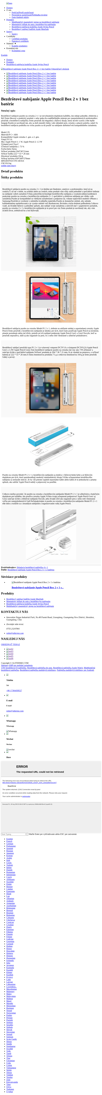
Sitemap (4, 665)
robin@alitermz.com (15, 633)
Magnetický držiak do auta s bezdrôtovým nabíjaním (34, 24)
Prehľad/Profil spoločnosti (23, 12)
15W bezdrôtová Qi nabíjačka (13, 668)
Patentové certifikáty (20, 41)
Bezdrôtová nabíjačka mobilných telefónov (38, 670)
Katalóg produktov (19, 46)
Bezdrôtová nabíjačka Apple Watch (68, 668)
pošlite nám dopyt (8, 166)
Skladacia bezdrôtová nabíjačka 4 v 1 (32, 567)
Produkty (10, 20)
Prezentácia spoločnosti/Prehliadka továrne (29, 15)
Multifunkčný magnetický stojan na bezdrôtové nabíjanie (35, 22)
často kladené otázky (20, 17)
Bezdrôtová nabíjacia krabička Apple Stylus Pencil (33, 27)
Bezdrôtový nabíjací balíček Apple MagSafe (30, 29)
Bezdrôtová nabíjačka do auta (39, 668)
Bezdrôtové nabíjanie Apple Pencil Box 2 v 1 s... (38, 587)
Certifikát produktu (20, 39)
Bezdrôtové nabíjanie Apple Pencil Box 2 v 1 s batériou (31, 570)
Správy (9, 31)
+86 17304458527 (14, 690)
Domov (9, 8)
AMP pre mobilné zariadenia (20, 665)
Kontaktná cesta (18, 51)
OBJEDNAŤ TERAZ (10, 644)
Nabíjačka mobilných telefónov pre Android (75, 670)
